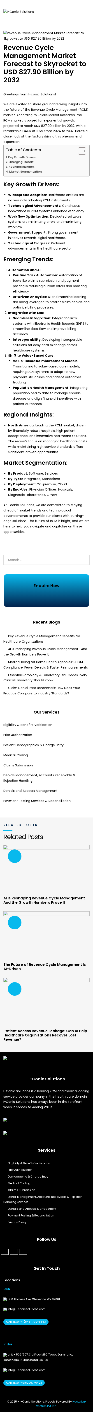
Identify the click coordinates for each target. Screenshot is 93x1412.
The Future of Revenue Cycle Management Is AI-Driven (44, 966)
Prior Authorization (17, 735)
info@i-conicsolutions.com (26, 1309)
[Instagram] (23, 1252)
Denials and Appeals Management (30, 790)
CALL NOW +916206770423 (24, 1383)
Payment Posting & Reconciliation (31, 1215)
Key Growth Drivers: (22, 157)
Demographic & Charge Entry (28, 1176)
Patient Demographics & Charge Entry (33, 745)
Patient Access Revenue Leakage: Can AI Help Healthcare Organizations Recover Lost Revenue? (45, 1035)
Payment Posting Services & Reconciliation (37, 801)
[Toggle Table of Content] (80, 151)
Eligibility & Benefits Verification (27, 725)
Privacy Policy (17, 1222)
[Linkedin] (14, 1252)
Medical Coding (16, 755)
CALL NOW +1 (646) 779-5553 (26, 1322)
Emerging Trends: (21, 162)
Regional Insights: (22, 167)
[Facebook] (5, 1252)
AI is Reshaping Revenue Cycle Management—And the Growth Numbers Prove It (45, 900)
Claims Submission (18, 765)
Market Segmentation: (25, 171)
